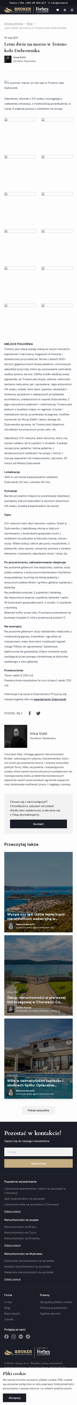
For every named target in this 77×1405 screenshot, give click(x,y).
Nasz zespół (12, 1313)
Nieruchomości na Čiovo (20, 1232)
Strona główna (13, 23)
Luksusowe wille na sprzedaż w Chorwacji (31, 1204)
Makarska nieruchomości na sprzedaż (29, 1272)
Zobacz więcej (12, 1211)
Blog (30, 23)
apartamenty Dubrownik (50, 699)
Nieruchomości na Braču (20, 1227)
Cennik (8, 1319)
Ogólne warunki (50, 1313)
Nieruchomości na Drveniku (22, 1238)
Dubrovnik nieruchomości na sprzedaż (29, 1260)
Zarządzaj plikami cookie (56, 1302)
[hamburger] (72, 10)
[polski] (64, 10)
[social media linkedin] (20, 1336)
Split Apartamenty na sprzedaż (24, 1198)
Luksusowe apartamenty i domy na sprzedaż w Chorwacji (35, 1191)
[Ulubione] (57, 10)
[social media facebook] (6, 1336)
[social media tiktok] (28, 1336)
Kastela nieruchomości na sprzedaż (27, 1266)
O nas (8, 1302)
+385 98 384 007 (57, 1367)
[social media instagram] (13, 1336)
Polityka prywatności (53, 1308)
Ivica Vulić (38, 733)
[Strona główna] (26, 10)
